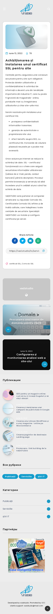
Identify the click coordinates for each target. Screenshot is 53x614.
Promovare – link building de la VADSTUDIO (31, 449)
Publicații (10, 476)
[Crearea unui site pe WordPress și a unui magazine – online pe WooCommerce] (8, 422)
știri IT (41, 476)
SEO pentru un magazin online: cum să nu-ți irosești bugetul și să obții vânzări (32, 396)
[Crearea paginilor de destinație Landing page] (8, 435)
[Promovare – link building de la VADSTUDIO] (8, 449)
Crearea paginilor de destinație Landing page (31, 436)
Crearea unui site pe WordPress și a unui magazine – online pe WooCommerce (32, 423)
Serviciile (26, 476)
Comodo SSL (27, 263)
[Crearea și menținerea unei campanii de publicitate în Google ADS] (8, 408)
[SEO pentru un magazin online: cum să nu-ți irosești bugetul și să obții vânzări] (8, 394)
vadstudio (26, 288)
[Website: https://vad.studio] (26, 295)
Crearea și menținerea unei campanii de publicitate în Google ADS (32, 409)
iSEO (43, 603)
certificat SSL (15, 263)
